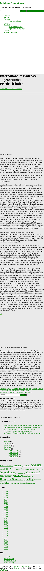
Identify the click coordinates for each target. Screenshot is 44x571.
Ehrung (2, 469)
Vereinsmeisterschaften (26, 483)
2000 (6, 541)
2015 (6, 512)
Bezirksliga (18, 465)
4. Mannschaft (13, 456)
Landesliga (21, 473)
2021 (6, 501)
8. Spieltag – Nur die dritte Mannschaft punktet (20, 429)
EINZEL (22, 389)
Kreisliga (13, 472)
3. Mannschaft (13, 455)
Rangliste (6, 479)
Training (7, 19)
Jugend (9, 389)
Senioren (7, 445)
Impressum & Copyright (17, 29)
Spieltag (29, 479)
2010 (6, 522)
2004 (6, 533)
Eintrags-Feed (9, 559)
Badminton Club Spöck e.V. (12, 3)
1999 (6, 543)
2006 (6, 530)
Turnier (40, 389)
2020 (6, 503)
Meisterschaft (6, 476)
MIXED (34, 389)
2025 (6, 493)
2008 (6, 526)
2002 (6, 537)
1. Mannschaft (13, 451)
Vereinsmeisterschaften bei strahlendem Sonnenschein (22, 427)
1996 (6, 549)
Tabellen (7, 449)
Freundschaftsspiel (29, 469)
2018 (6, 507)
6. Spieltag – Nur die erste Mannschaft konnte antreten (22, 433)
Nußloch (30, 476)
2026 (6, 491)
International (39, 469)
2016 (6, 510)
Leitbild (7, 17)
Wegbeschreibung (15, 21)
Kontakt (7, 25)
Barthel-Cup (9, 466)
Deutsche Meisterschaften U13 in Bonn (14, 391)
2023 (6, 497)
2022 (6, 499)
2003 (6, 535)
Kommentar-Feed (10, 561)
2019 (6, 505)
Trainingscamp (37, 479)
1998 (6, 545)
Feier (23, 469)
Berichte (3, 389)
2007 (6, 528)
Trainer (6, 23)
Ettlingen (18, 469)
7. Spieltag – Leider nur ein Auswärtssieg (18, 431)
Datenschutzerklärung (16, 27)
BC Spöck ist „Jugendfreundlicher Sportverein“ (17, 392)
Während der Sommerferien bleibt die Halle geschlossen (23, 425)
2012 (6, 518)
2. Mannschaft (13, 453)
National (25, 476)
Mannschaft (33, 472)
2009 (6, 524)
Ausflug (2, 466)
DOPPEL (15, 389)
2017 (6, 509)
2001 (6, 539)
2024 (6, 495)
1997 (6, 547)
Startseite (7, 15)
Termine (7, 30)
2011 (6, 520)
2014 (6, 514)
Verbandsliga (13, 483)
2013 (6, 516)
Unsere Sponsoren (10, 32)
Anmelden (7, 557)
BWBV (27, 465)
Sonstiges (7, 447)
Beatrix (19, 89)
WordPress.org (9, 562)
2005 (6, 531)
